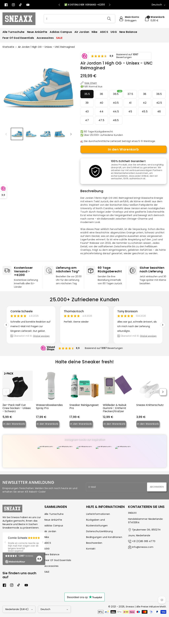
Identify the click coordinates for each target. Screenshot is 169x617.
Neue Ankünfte (53, 519)
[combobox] (79, 19)
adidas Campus (53, 525)
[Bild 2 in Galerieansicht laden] (31, 134)
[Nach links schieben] (6, 134)
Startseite (8, 47)
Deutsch (45, 609)
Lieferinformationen (98, 514)
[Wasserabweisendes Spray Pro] (51, 386)
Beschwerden (94, 543)
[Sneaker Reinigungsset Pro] (84, 386)
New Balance (52, 554)
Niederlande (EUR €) (17, 609)
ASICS (47, 543)
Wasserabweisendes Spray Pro (49, 406)
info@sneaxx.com (142, 547)
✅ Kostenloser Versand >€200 (84, 4)
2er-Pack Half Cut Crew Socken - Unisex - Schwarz (16, 408)
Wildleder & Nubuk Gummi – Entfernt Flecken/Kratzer (114, 408)
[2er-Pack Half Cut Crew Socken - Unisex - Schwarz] (17, 386)
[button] (154, 18)
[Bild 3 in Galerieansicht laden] (45, 134)
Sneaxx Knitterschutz (150, 405)
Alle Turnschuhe (54, 514)
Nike (46, 537)
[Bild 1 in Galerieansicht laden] (17, 134)
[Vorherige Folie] (59, 4)
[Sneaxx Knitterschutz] (151, 386)
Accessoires (51, 566)
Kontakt (90, 548)
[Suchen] (109, 19)
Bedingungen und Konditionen (104, 537)
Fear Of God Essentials (57, 560)
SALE (47, 571)
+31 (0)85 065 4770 (143, 541)
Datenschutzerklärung (99, 531)
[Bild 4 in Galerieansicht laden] (60, 134)
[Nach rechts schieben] (71, 134)
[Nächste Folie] (110, 4)
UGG (47, 548)
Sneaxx (130, 606)
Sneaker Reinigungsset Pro (84, 406)
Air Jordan (50, 531)
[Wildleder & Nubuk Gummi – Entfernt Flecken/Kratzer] (118, 386)
